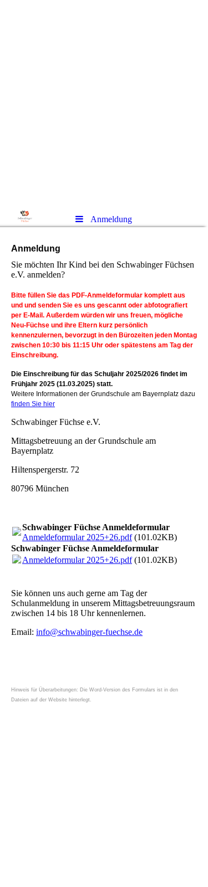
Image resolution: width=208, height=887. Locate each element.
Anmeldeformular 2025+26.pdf (77, 537)
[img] (104, 102)
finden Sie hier (33, 404)
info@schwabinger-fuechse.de (89, 632)
